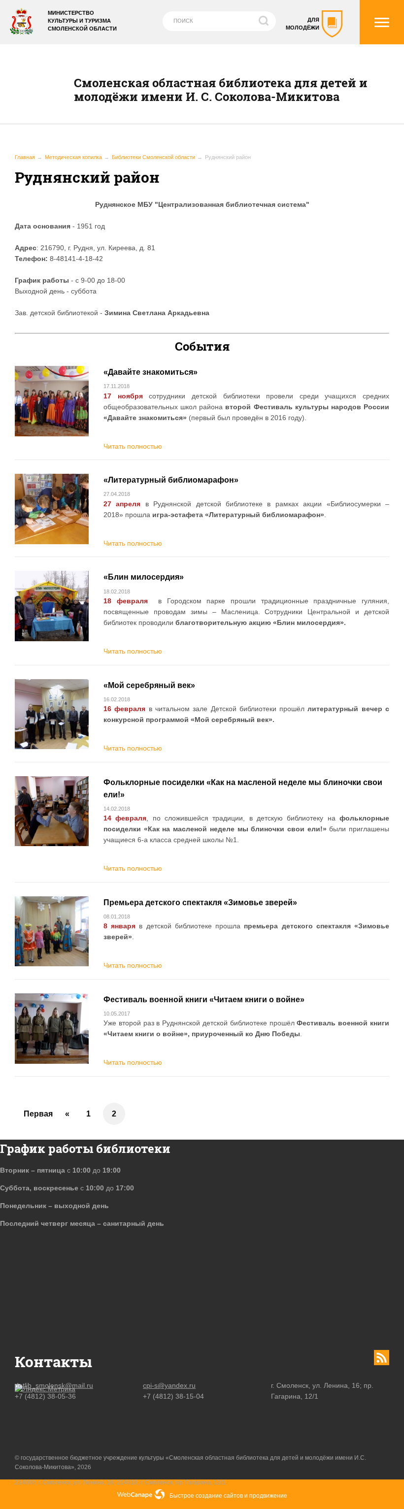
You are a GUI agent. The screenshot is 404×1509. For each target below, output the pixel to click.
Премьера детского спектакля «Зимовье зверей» (200, 902)
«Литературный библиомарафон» (170, 480)
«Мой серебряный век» (149, 685)
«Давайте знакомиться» (150, 372)
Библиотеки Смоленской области (153, 157)
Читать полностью (132, 446)
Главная (25, 157)
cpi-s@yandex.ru (169, 1385)
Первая (38, 1114)
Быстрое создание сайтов (206, 1495)
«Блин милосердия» (143, 577)
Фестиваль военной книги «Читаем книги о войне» (203, 999)
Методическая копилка (73, 157)
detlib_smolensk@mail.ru (54, 1385)
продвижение (268, 1495)
